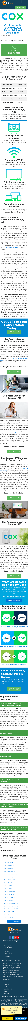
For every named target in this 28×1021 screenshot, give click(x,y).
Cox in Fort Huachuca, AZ (11, 903)
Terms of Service (8, 989)
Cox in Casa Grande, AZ (10, 874)
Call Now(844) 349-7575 (14, 52)
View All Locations (14, 921)
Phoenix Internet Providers (11, 970)
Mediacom (7, 955)
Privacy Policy (8, 988)
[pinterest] (15, 937)
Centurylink (7, 946)
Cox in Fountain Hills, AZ (11, 909)
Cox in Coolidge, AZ (9, 891)
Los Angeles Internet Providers (12, 963)
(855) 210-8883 (20, 7)
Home (6, 983)
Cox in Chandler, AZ (9, 885)
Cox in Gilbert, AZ (9, 912)
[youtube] (18, 937)
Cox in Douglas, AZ (9, 894)
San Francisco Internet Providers (13, 976)
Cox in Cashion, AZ (9, 877)
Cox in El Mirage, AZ (9, 897)
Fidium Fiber (8, 953)
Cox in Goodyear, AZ (9, 917)
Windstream (8, 947)
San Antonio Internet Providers (12, 972)
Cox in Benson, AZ (9, 865)
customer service (19, 433)
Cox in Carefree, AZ (9, 871)
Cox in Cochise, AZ (9, 888)
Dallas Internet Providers (10, 969)
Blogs (5, 986)
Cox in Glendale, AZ (9, 914)
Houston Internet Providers (11, 967)
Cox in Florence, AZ (9, 900)
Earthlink (7, 956)
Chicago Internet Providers (11, 965)
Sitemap (6, 993)
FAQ (5, 991)
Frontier (6, 951)
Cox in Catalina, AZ (9, 880)
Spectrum (7, 944)
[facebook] (10, 937)
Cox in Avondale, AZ (9, 862)
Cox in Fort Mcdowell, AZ (11, 906)
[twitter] (13, 937)
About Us (6, 984)
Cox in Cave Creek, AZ (10, 883)
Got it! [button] (7, 1018)
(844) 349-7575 (6, 38)
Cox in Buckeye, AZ (9, 868)
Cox (5, 949)
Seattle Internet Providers (11, 974)
